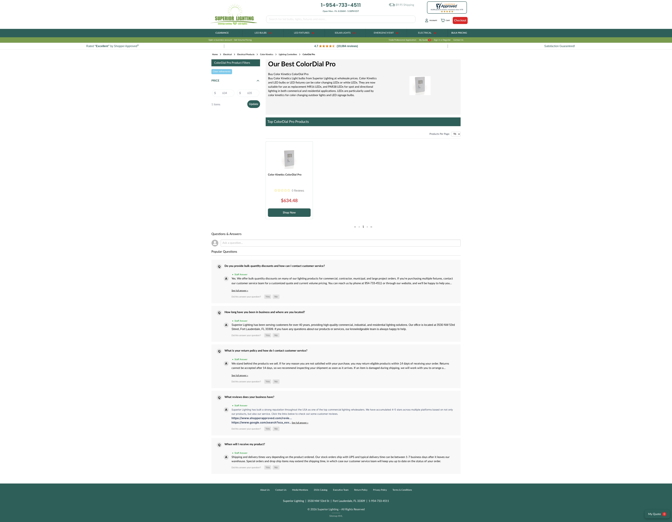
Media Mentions (300, 490)
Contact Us (458, 40)
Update (253, 104)
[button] (336, 46)
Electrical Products (245, 54)
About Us (265, 490)
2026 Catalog (320, 490)
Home (215, 54)
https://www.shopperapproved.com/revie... (262, 418)
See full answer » (240, 290)
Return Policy (361, 490)
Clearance (222, 33)
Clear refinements (222, 72)
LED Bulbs (261, 33)
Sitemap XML (336, 516)
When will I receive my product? (245, 444)
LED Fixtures (301, 33)
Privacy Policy (380, 490)
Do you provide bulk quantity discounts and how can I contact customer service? (275, 266)
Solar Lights (343, 33)
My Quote (424, 40)
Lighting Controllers (288, 54)
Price (215, 80)
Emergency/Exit (384, 33)
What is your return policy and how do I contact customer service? (266, 350)
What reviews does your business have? (249, 397)
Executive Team (341, 490)
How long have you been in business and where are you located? (265, 312)
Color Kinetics (266, 54)
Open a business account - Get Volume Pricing (230, 40)
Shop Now (289, 212)
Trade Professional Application (402, 40)
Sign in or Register (442, 40)
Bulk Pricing (459, 33)
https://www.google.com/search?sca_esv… (262, 422)
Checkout (460, 20)
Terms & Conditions (402, 490)
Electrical (425, 33)
